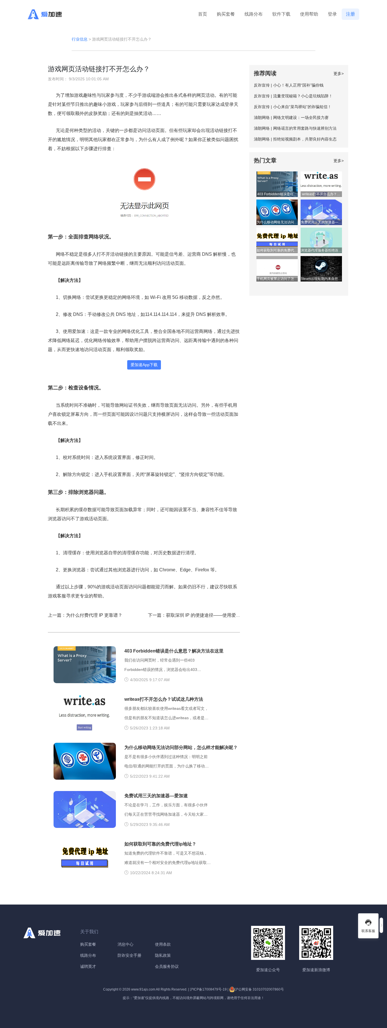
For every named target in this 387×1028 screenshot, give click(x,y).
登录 (332, 14)
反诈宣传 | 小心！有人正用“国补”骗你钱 (289, 85)
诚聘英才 (88, 966)
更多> (338, 73)
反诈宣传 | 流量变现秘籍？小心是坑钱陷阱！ (293, 96)
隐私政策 (163, 955)
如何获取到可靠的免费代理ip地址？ (160, 844)
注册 (350, 14)
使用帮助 (309, 14)
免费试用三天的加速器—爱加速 (156, 795)
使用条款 (163, 944)
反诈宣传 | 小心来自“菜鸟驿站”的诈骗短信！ (292, 106)
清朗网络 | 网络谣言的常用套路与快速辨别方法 (295, 128)
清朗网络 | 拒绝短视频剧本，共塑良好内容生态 (295, 139)
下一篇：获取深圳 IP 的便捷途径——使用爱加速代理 (201, 615)
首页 (202, 14)
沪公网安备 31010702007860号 (259, 989)
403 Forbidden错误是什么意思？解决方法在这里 (174, 651)
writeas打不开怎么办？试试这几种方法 (163, 699)
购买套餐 (226, 14)
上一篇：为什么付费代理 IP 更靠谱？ (85, 615)
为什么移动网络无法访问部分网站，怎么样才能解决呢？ (181, 747)
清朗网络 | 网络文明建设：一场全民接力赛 (291, 117)
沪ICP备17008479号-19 (208, 989)
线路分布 (253, 14)
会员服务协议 (167, 966)
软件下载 (281, 14)
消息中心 (125, 944)
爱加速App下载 (144, 364)
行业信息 (80, 39)
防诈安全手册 (129, 955)
